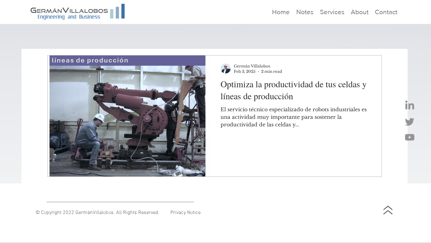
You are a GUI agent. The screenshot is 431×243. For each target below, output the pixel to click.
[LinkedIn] (409, 105)
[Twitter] (409, 121)
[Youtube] (409, 137)
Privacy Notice (185, 213)
